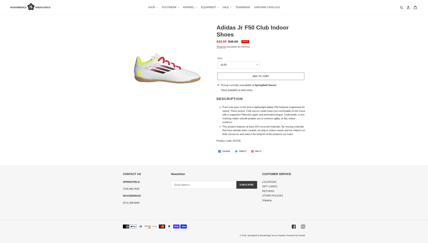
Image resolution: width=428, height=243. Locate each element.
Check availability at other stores (237, 90)
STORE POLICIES (272, 195)
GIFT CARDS (269, 186)
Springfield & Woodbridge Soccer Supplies (266, 235)
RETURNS (268, 191)
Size (219, 58)
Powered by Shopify (296, 235)
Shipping (221, 46)
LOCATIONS (269, 181)
